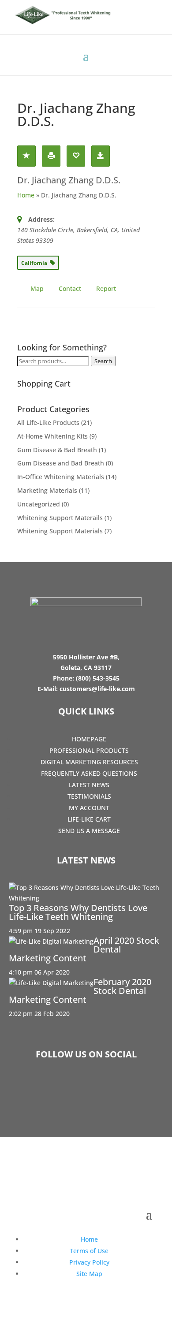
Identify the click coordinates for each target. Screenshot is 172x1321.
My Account (89, 808)
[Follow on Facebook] (60, 1087)
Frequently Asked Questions (89, 773)
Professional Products (89, 750)
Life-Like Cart (89, 819)
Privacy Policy (89, 1262)
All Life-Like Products (48, 422)
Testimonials (89, 796)
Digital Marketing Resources (89, 762)
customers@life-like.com (97, 689)
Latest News (89, 785)
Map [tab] (37, 288)
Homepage (89, 739)
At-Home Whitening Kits (52, 436)
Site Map (89, 1273)
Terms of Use (89, 1251)
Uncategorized (38, 504)
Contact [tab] (70, 288)
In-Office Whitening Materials (60, 477)
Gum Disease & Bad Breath (57, 450)
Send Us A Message (89, 830)
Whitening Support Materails (60, 518)
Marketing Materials (47, 490)
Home (25, 195)
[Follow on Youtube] (112, 1087)
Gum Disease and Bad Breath (60, 463)
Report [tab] (106, 288)
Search (103, 361)
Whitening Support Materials (60, 531)
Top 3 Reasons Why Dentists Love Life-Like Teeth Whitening (78, 912)
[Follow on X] (86, 1087)
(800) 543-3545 (98, 678)
